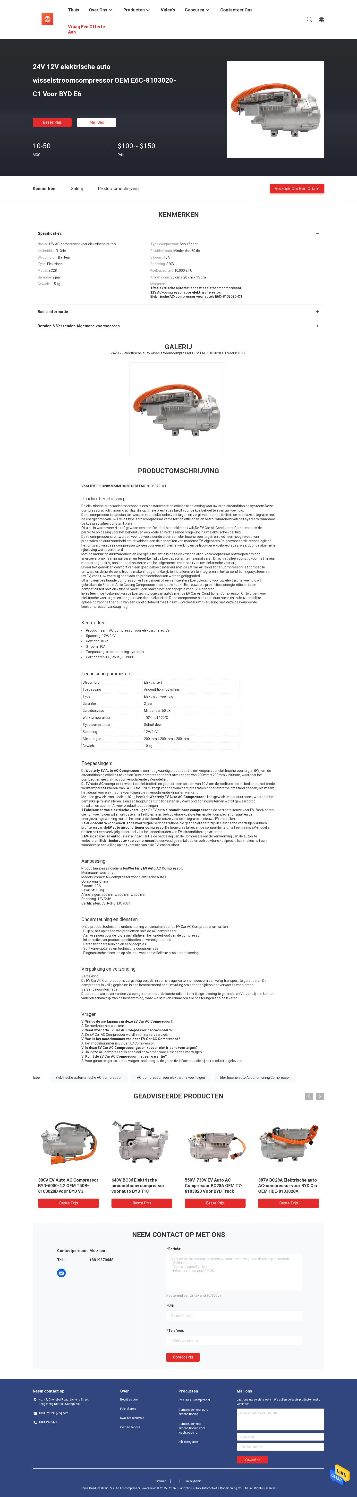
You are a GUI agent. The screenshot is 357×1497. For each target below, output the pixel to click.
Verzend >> (252, 1459)
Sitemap (160, 1481)
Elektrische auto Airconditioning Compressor (255, 1077)
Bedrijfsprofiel (129, 1399)
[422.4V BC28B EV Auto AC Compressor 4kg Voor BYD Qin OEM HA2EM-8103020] (288, 1142)
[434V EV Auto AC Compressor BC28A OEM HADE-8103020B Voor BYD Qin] (141, 1142)
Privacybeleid (193, 1481)
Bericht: (174, 1249)
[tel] (75, 1273)
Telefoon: (176, 1330)
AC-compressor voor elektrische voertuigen (171, 1077)
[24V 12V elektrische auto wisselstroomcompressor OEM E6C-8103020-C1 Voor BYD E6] (275, 110)
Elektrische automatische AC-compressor (89, 1077)
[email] (61, 1273)
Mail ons (96, 122)
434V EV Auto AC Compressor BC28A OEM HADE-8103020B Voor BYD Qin (141, 1185)
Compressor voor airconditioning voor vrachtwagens (191, 1428)
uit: (171, 1306)
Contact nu (183, 1357)
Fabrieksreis (128, 1408)
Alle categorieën (188, 1442)
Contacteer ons (130, 1427)
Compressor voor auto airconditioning (193, 1412)
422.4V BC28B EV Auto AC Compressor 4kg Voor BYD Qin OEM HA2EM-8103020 (285, 1185)
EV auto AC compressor (194, 1400)
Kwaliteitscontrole (132, 1418)
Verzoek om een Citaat (297, 188)
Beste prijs (52, 122)
